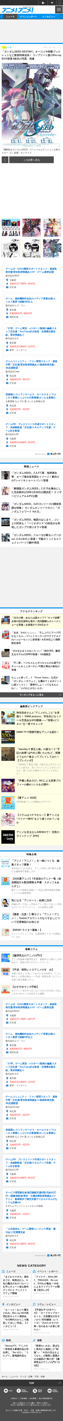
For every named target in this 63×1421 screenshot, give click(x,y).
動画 (8, 1340)
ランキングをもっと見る (31, 695)
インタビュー (48, 16)
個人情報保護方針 (45, 1398)
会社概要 (33, 1398)
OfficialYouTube (55, 1390)
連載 (39, 1340)
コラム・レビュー (46, 1304)
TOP (31, 1383)
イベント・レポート (47, 1271)
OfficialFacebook (25, 1390)
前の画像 (5, 159)
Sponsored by (40, 454)
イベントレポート (28, 16)
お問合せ (14, 1398)
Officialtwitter (40, 1390)
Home (10, 1390)
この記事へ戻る (31, 160)
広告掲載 (23, 1398)
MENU (58, 9)
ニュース (10, 16)
